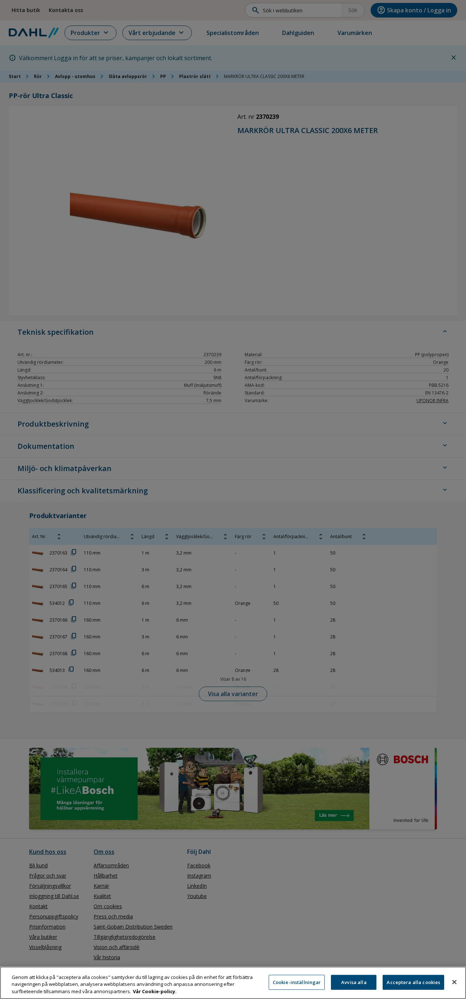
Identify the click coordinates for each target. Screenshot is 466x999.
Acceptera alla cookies (413, 982)
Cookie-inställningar (297, 982)
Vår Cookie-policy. (155, 991)
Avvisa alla (353, 982)
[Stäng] (454, 982)
